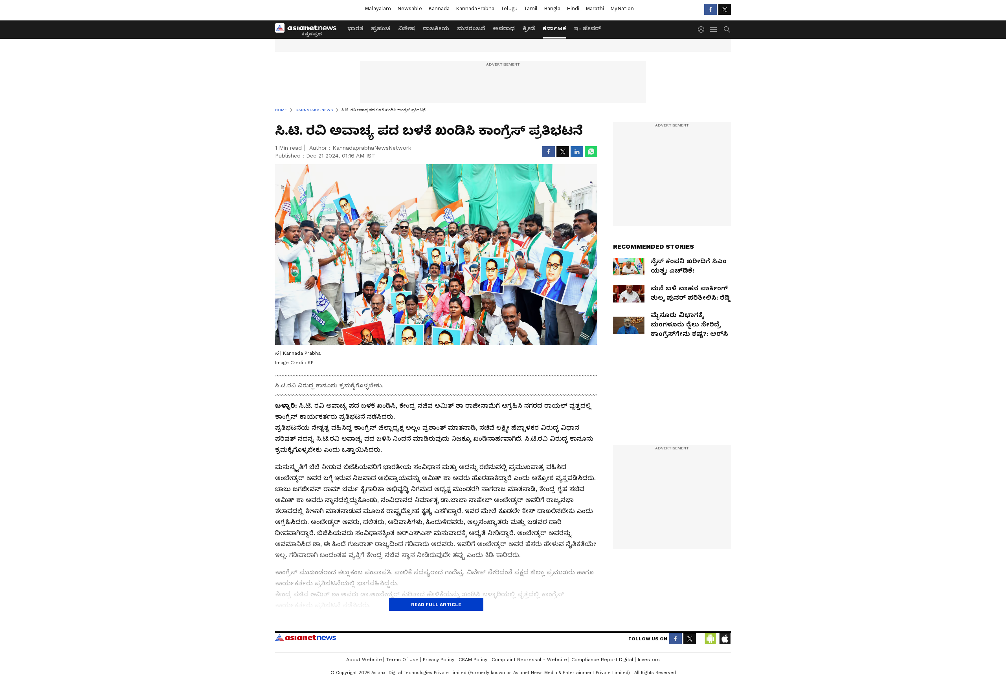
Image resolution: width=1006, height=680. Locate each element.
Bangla (552, 8)
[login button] (703, 29)
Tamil (531, 8)
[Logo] (308, 29)
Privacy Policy (438, 659)
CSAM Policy (473, 659)
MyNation (622, 8)
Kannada (439, 8)
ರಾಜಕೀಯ (436, 28)
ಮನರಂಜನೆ (471, 28)
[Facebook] (710, 9)
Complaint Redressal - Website (529, 659)
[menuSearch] (727, 29)
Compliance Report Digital (602, 659)
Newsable (409, 8)
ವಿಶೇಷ (406, 28)
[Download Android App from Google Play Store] (710, 638)
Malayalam (378, 8)
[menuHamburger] (714, 29)
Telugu (509, 8)
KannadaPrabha (475, 8)
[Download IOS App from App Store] (724, 638)
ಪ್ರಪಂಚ (380, 28)
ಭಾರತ (355, 28)
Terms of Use (402, 659)
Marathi (595, 8)
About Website (364, 659)
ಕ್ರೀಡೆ (529, 28)
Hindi (573, 8)
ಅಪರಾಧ (504, 28)
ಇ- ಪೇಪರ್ (587, 28)
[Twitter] (724, 9)
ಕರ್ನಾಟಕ (554, 28)
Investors (649, 659)
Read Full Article (436, 604)
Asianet (305, 637)
